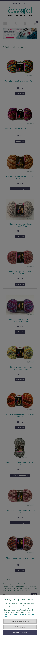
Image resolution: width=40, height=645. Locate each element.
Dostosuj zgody (20, 627)
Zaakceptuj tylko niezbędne (20, 621)
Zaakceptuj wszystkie (20, 632)
